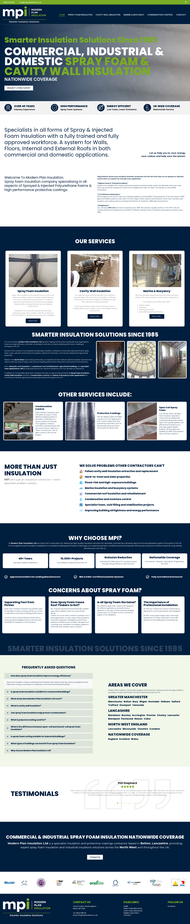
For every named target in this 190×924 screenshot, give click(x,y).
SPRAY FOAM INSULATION (133, 908)
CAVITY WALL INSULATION (133, 911)
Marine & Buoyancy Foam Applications (69, 375)
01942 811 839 (8, 2)
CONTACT (127, 915)
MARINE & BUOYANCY (131, 913)
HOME (126, 906)
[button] (33, 321)
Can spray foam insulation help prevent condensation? (38, 713)
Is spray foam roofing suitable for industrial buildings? (38, 736)
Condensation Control (39, 375)
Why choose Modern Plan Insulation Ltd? (31, 750)
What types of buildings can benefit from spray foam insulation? (43, 743)
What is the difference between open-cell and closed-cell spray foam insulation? (45, 728)
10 (137, 803)
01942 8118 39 (81, 913)
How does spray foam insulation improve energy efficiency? (41, 676)
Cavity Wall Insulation (13, 375)
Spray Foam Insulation (80, 373)
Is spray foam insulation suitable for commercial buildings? (40, 692)
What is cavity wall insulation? (26, 706)
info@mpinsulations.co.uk (30, 2)
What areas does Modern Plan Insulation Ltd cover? (36, 698)
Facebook (171, 906)
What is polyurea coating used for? (28, 720)
